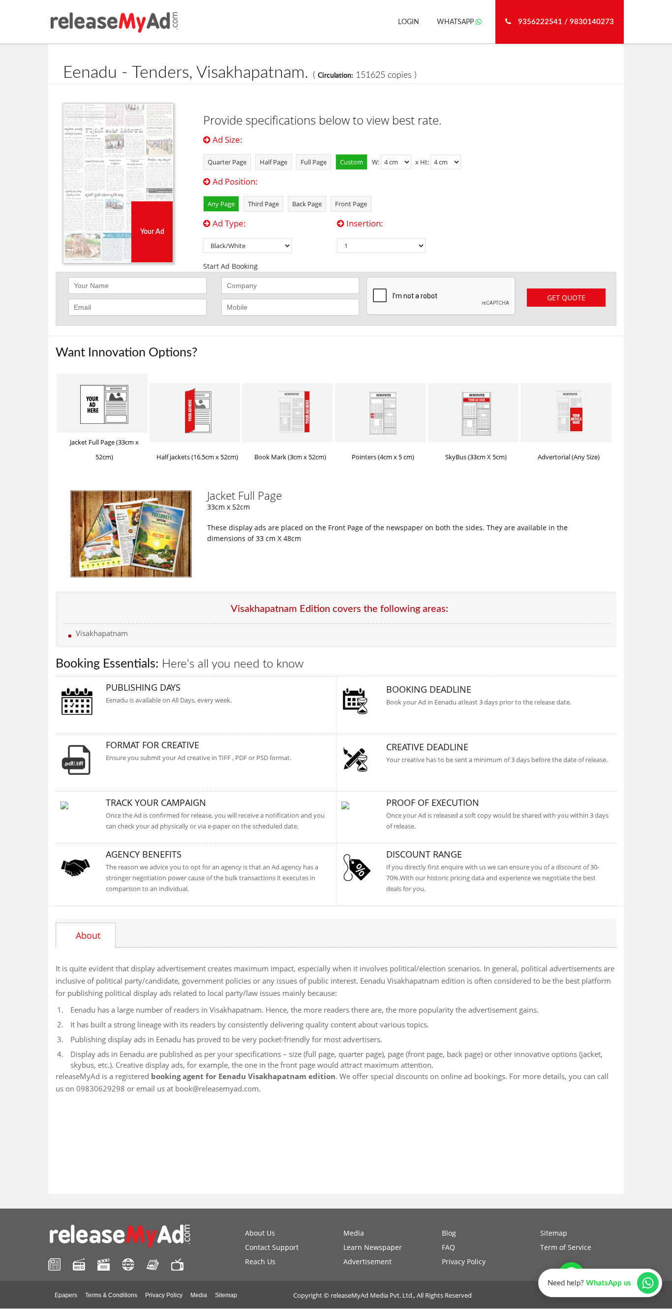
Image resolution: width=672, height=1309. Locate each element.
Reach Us (260, 1261)
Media (353, 1233)
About (88, 935)
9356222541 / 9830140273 (565, 22)
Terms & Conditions (111, 1295)
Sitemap (553, 1233)
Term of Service (565, 1247)
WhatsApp (456, 22)
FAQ (448, 1247)
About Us (260, 1233)
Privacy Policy (464, 1261)
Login (408, 22)
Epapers (66, 1295)
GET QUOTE (566, 297)
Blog (449, 1233)
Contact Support (272, 1247)
